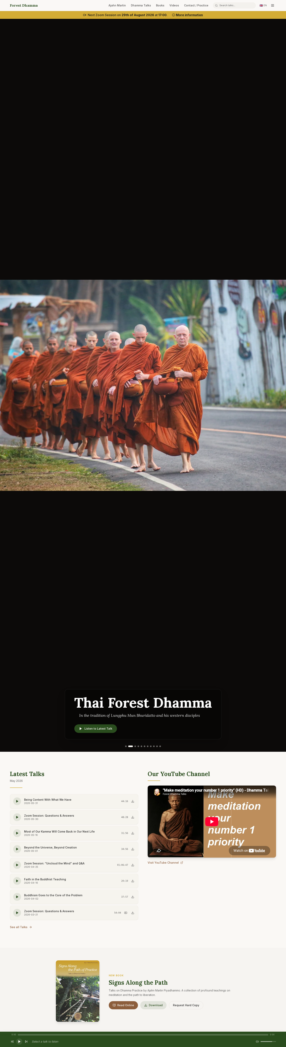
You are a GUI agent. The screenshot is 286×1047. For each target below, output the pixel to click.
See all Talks (18, 927)
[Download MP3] (132, 801)
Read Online (125, 1005)
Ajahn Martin (117, 5)
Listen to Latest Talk (98, 728)
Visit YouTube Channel (163, 862)
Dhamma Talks (141, 5)
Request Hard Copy (186, 1005)
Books (160, 5)
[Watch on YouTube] (125, 912)
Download (156, 1005)
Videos (174, 5)
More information (189, 15)
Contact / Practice (196, 5)
